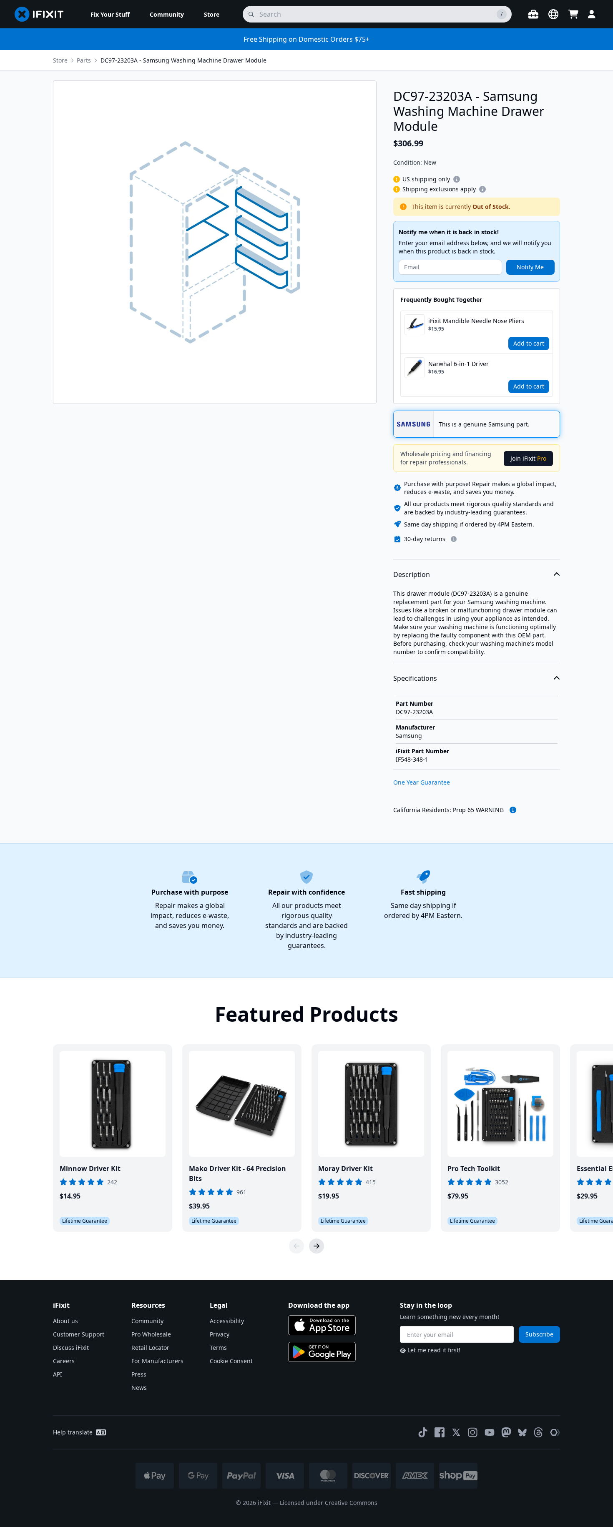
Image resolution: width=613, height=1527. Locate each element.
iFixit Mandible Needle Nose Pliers (476, 321)
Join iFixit (528, 458)
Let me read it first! (433, 1350)
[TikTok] (423, 1432)
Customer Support (78, 1334)
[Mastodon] (506, 1432)
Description (411, 574)
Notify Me (530, 267)
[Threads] (538, 1432)
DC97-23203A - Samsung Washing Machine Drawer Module (183, 60)
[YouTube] (490, 1432)
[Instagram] (473, 1432)
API (57, 1374)
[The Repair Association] (555, 1432)
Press (138, 1374)
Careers (64, 1361)
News (139, 1388)
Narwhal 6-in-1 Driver (458, 364)
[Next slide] (316, 1246)
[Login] (591, 14)
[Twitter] (456, 1432)
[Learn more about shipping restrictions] (456, 179)
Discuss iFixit (71, 1347)
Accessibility (227, 1321)
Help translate (73, 1432)
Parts (84, 60)
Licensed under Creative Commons (328, 1503)
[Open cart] (573, 14)
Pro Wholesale (151, 1334)
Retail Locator (150, 1347)
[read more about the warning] (512, 810)
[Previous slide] (296, 1246)
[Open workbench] (533, 14)
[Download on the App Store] (322, 1325)
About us (65, 1321)
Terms (218, 1347)
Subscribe (539, 1334)
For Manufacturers (157, 1361)
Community (147, 1321)
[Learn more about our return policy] (453, 539)
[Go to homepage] (42, 14)
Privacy (219, 1334)
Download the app (318, 1305)
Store (60, 60)
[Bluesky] (522, 1432)
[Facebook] (440, 1432)
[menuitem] (110, 14)
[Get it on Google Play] (322, 1352)
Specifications (415, 678)
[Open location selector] (553, 14)
